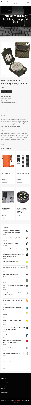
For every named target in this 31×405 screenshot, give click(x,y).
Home (4, 26)
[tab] (7, 111)
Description (7, 111)
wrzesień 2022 (4, 383)
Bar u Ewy (6, 2)
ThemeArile (15, 402)
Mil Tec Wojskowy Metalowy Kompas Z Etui (18, 26)
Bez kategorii (5, 392)
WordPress (17, 400)
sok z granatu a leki (12, 102)
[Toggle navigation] (28, 2)
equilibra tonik (7, 101)
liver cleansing (4, 102)
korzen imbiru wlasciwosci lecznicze (19, 101)
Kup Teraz (6, 91)
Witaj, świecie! (7, 362)
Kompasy (8, 98)
